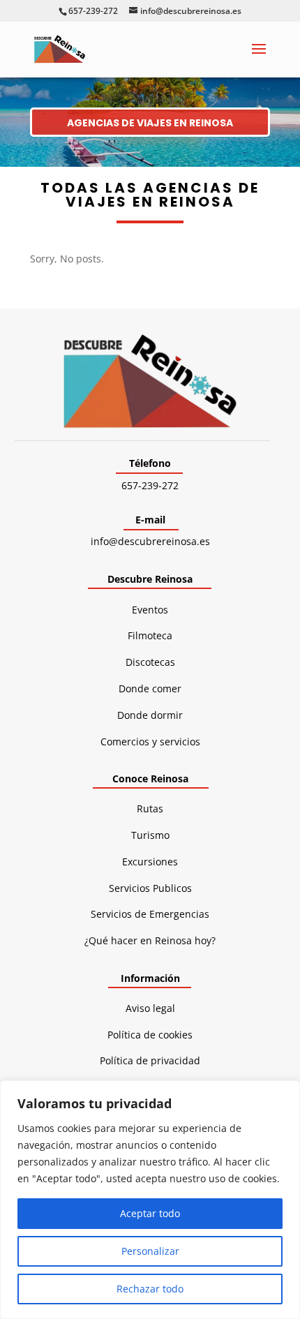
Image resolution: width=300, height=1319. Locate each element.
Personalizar (150, 1251)
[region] (150, 1199)
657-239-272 (150, 485)
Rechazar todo (150, 1288)
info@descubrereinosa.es (150, 541)
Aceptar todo (150, 1213)
